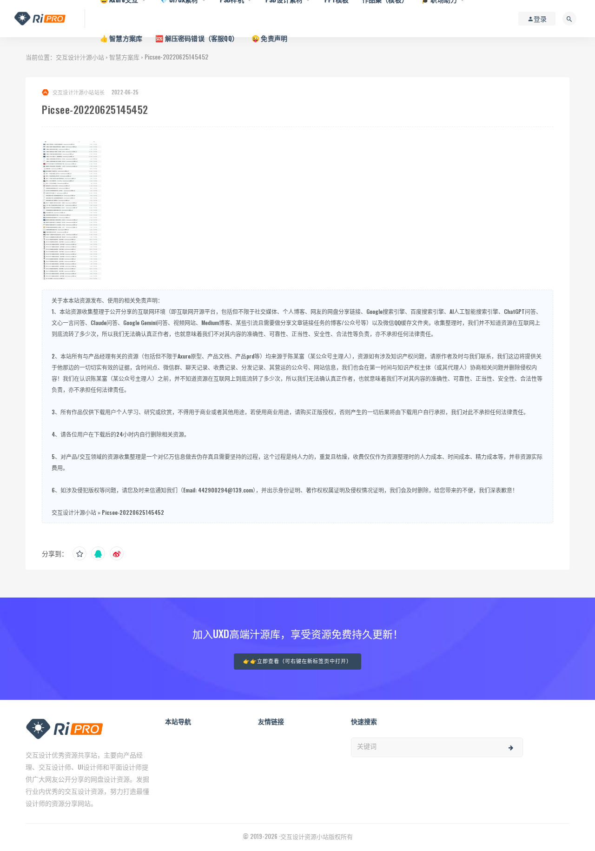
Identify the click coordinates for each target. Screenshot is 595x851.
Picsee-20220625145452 (133, 512)
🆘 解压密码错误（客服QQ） (196, 38)
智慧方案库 (124, 56)
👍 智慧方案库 (121, 38)
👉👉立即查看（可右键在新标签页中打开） (297, 661)
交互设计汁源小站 (80, 56)
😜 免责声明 (269, 38)
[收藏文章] (79, 553)
